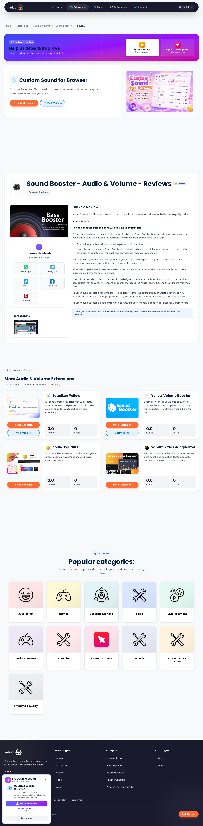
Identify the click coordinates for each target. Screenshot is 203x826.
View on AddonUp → (26, 805)
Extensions (62, 765)
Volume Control (115, 772)
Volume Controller (116, 779)
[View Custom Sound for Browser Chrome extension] (159, 91)
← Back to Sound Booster (18, 370)
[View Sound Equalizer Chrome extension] (23, 463)
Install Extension (24, 424)
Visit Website (23, 432)
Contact (161, 765)
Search (60, 772)
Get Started (188, 814)
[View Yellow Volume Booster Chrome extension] (122, 408)
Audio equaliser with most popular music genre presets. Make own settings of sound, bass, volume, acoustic (70, 457)
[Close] (45, 779)
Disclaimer (77, 800)
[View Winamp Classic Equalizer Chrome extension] (122, 463)
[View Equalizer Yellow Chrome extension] (23, 408)
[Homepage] (16, 7)
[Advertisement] (101, 148)
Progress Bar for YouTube (120, 787)
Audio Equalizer (114, 765)
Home (59, 758)
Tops (59, 779)
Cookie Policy (60, 800)
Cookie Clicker (114, 758)
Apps (59, 787)
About (160, 758)
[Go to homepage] (13, 751)
